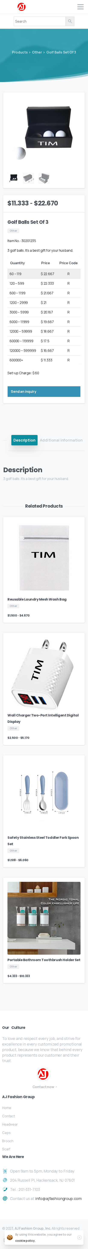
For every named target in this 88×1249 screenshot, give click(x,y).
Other (37, 52)
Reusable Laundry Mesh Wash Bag (37, 599)
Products (20, 52)
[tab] (24, 440)
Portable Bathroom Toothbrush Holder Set (43, 959)
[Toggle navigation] (80, 6)
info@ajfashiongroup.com (58, 1198)
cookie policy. (25, 1241)
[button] (77, 99)
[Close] (79, 1237)
